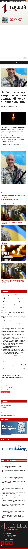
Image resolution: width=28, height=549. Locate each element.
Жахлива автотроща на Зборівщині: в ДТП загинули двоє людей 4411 (13, 482)
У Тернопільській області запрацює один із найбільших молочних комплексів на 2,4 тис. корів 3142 (13, 516)
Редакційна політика (8, 539)
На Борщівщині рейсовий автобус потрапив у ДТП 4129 (13, 489)
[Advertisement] (14, 39)
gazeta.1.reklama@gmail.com (10, 536)
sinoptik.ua (9, 415)
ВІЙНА (18, 195)
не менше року (6, 383)
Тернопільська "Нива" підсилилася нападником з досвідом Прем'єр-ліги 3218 (13, 505)
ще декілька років (7, 381)
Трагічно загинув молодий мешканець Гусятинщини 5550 (13, 471)
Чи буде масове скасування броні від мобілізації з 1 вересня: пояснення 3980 (13, 493)
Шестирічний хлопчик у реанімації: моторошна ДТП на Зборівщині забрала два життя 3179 (13, 508)
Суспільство (4, 197)
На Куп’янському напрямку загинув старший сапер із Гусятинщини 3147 (13, 512)
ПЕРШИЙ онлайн (11, 192)
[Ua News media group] (14, 428)
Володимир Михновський (11, 199)
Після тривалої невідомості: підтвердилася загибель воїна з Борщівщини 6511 (13, 463)
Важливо (23, 195)
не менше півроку (7, 387)
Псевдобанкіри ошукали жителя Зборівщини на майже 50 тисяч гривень (16, 19)
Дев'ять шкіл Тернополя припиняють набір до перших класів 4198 (12, 485)
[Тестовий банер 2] (14, 449)
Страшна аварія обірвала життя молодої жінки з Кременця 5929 (12, 467)
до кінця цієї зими (7, 389)
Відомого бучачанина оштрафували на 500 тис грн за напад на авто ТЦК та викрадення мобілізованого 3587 (13, 497)
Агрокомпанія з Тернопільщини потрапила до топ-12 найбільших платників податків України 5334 (13, 474)
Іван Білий (8, 195)
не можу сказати (6, 385)
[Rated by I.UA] (4, 546)
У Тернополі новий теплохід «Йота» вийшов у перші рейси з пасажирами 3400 (13, 501)
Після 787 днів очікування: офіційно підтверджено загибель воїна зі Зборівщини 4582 (13, 478)
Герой (20, 199)
